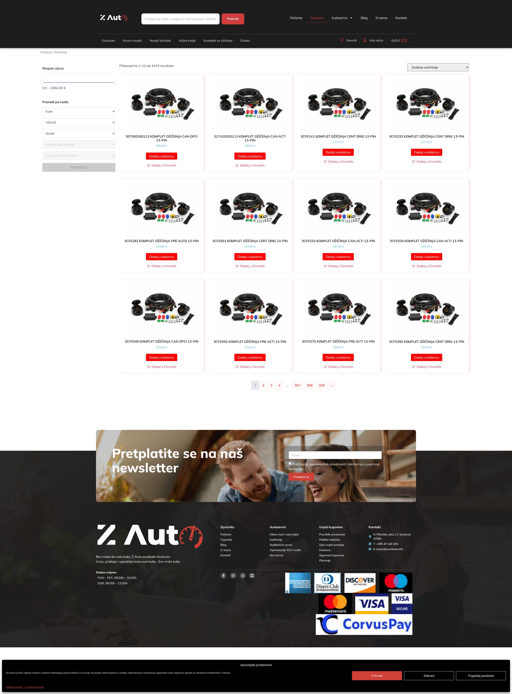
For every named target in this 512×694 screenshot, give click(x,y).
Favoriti (351, 40)
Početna (296, 18)
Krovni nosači (132, 40)
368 (310, 385)
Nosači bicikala (160, 40)
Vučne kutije (187, 40)
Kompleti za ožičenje (218, 40)
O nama (381, 18)
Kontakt (401, 18)
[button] (161, 165)
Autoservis (340, 18)
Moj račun (376, 40)
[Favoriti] (341, 40)
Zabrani (429, 676)
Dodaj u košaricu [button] (161, 156)
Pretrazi (79, 167)
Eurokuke (108, 40)
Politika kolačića (14, 687)
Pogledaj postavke (481, 676)
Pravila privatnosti (34, 687)
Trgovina (317, 18)
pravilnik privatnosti (331, 464)
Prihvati (377, 676)
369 (322, 385)
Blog (364, 18)
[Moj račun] (365, 40)
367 (298, 385)
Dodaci (245, 40)
